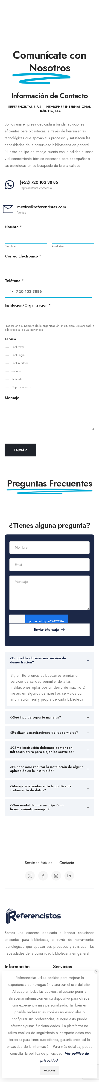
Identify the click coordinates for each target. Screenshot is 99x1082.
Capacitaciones (21, 387)
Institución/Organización (28, 305)
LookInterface (20, 363)
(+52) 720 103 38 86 (39, 182)
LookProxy (18, 347)
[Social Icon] (30, 876)
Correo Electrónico (23, 256)
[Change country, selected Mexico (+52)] (10, 291)
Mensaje (12, 398)
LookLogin (18, 355)
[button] (96, 971)
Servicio (10, 339)
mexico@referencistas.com (41, 207)
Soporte (16, 371)
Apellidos (58, 247)
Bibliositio (17, 379)
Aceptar (49, 1070)
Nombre (13, 227)
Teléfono (14, 281)
